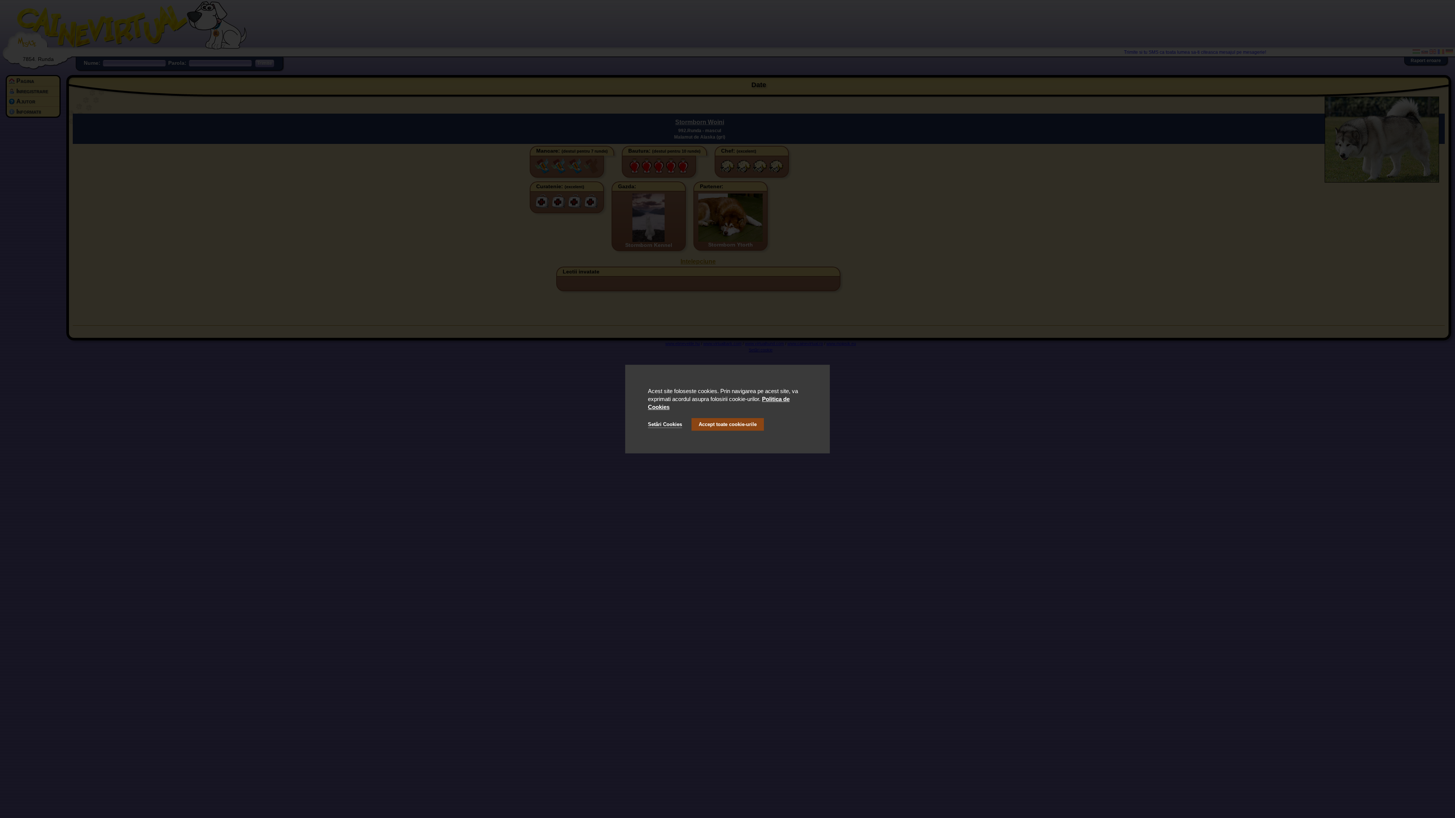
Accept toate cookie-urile (728, 424)
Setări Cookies (665, 424)
